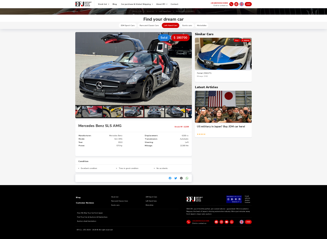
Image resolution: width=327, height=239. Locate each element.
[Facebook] (216, 222)
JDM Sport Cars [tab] (128, 25)
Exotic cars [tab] (187, 25)
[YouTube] (227, 222)
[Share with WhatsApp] (187, 178)
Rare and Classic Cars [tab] (149, 25)
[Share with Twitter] (175, 178)
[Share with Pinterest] (181, 178)
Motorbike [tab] (201, 25)
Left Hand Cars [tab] (170, 25)
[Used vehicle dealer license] (234, 199)
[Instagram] (221, 222)
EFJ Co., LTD (137, 11)
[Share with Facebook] (170, 178)
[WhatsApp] (232, 222)
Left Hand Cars (165, 11)
